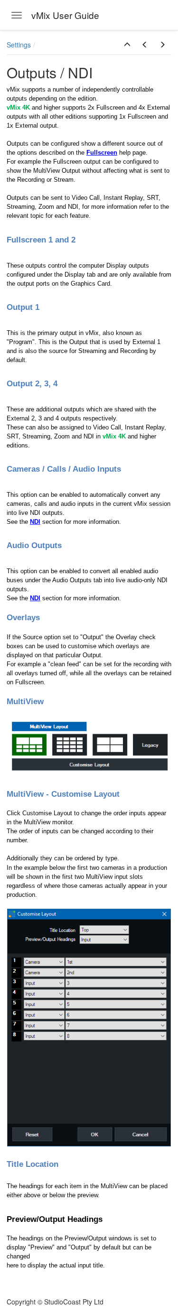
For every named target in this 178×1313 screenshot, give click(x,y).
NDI (35, 521)
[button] (127, 44)
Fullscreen (101, 152)
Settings (19, 44)
